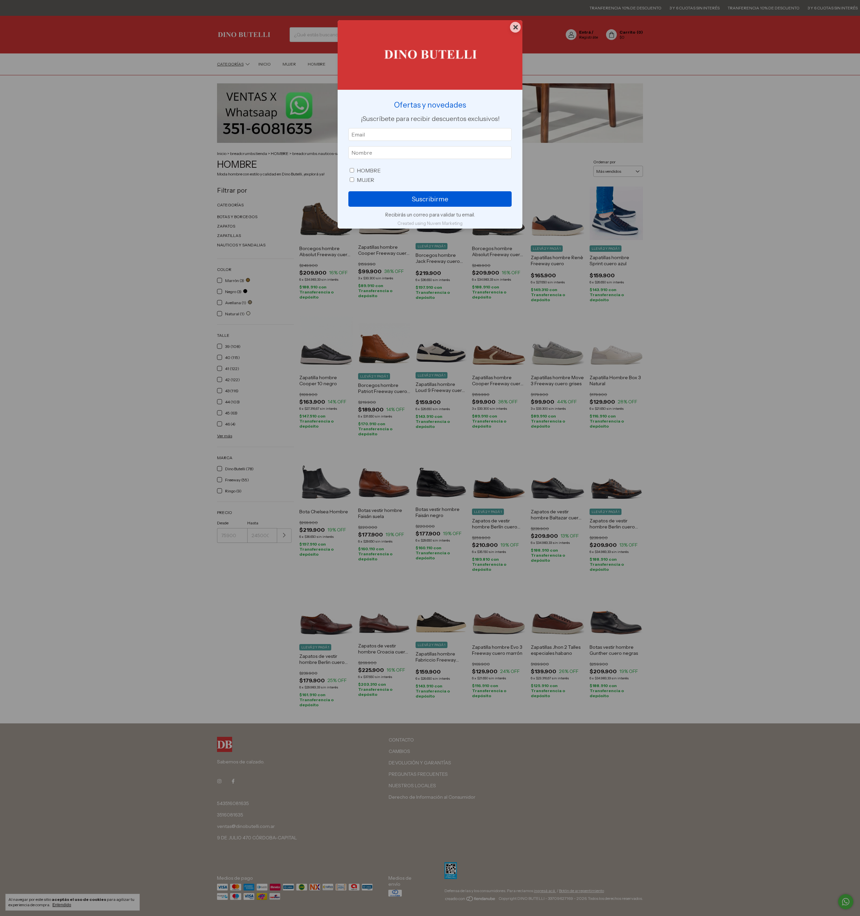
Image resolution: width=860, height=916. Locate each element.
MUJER (365, 179)
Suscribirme (430, 199)
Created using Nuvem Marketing (430, 223)
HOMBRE (369, 170)
